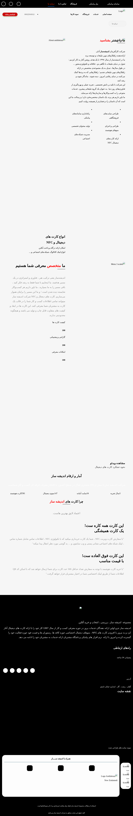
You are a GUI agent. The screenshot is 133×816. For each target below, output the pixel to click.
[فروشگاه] (130, 697)
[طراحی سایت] (130, 704)
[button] (19, 4)
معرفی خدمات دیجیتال (122, 724)
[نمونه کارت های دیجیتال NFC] (130, 736)
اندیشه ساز (57, 813)
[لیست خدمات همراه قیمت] (130, 728)
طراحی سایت (125, 709)
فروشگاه (127, 701)
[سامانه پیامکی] (130, 712)
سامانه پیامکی (125, 716)
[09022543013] (130, 661)
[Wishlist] (11, 4)
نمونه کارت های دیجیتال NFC (120, 740)
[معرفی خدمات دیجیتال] (130, 720)
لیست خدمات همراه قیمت (121, 732)
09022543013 (125, 665)
